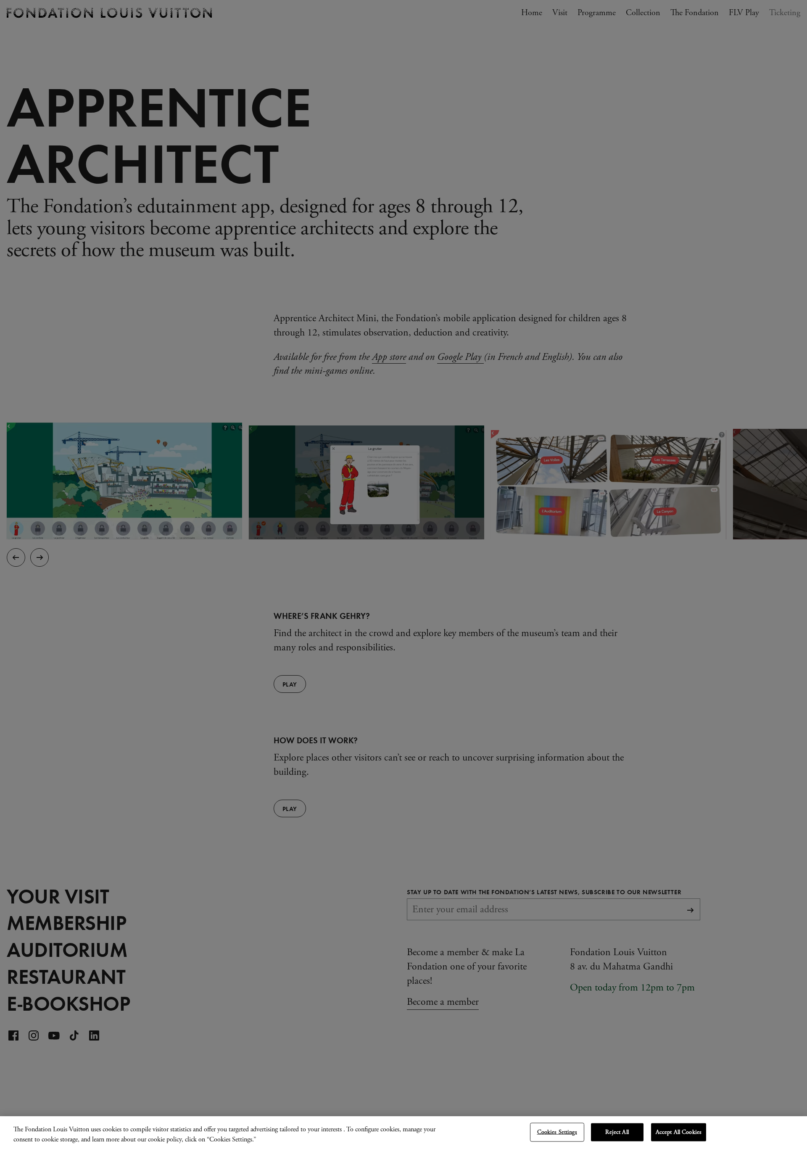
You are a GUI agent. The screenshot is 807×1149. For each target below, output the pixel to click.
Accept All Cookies (679, 1132)
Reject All (616, 1132)
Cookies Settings (557, 1132)
